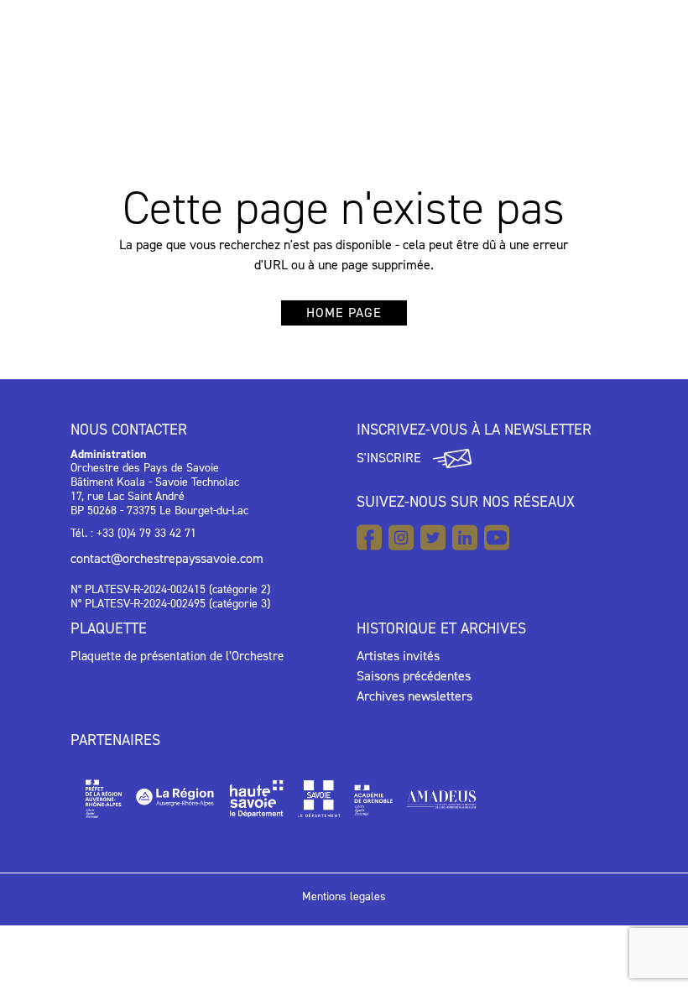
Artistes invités (398, 655)
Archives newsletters (414, 696)
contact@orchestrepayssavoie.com (166, 558)
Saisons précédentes (414, 676)
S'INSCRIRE (391, 457)
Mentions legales (344, 896)
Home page (344, 312)
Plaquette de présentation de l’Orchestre (177, 656)
